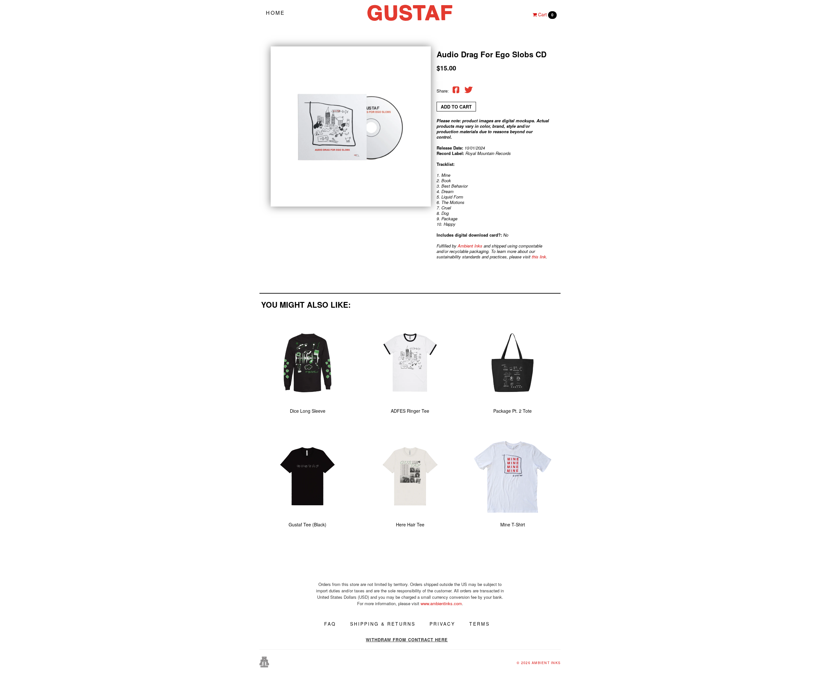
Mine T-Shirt (512, 524)
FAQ (330, 624)
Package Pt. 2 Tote (512, 411)
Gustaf (410, 13)
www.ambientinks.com (441, 603)
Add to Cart (456, 106)
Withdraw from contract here (407, 640)
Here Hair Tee (410, 524)
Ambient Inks (470, 246)
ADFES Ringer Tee (410, 411)
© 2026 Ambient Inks (539, 662)
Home (275, 12)
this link (539, 257)
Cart (545, 14)
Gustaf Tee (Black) (307, 524)
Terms (479, 624)
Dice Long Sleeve (307, 411)
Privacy (442, 624)
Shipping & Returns (382, 624)
